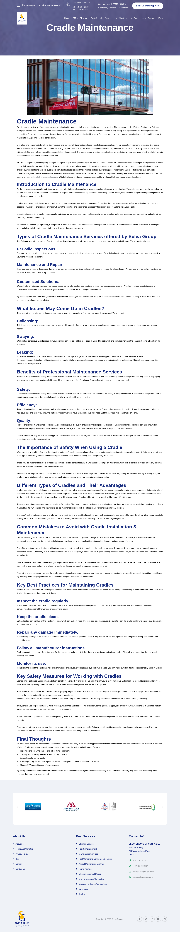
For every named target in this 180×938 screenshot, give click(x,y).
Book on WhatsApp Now (147, 6)
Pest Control (96, 18)
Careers (19, 864)
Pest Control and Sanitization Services (95, 859)
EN (159, 18)
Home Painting (85, 869)
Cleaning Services (86, 844)
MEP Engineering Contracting (91, 879)
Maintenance (124, 18)
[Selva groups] (22, 18)
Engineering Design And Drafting (93, 884)
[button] (17, 806)
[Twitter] (145, 919)
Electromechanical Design (90, 874)
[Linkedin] (164, 919)
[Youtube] (158, 919)
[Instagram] (152, 919)
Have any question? (81, 2)
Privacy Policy (22, 854)
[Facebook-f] (139, 919)
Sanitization (110, 18)
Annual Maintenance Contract (91, 864)
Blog (17, 859)
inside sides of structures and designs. (41, 177)
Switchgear (83, 889)
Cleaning (83, 18)
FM (74, 18)
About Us (20, 844)
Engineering (139, 18)
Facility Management (88, 849)
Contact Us (20, 869)
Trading (151, 18)
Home (66, 18)
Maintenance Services (88, 854)
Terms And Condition (24, 849)
